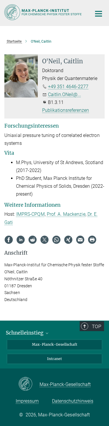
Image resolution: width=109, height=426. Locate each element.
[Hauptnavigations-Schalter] (98, 14)
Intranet (54, 359)
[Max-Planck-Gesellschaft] (29, 384)
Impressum (27, 401)
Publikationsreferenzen (65, 110)
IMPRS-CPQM (30, 214)
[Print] (92, 239)
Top (96, 326)
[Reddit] (32, 239)
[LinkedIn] (20, 239)
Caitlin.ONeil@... (64, 94)
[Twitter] (44, 239)
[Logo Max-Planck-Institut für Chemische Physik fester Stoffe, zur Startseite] (43, 12)
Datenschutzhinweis (72, 401)
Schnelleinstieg (25, 333)
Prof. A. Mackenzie (66, 214)
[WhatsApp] (56, 239)
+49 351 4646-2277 (68, 86)
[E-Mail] (80, 239)
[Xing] (68, 239)
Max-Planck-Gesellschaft (54, 344)
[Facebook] (8, 239)
